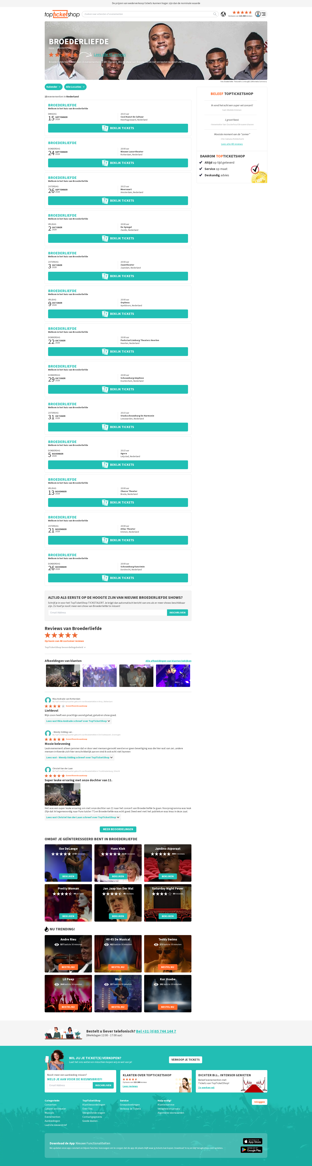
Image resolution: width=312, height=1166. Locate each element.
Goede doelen (90, 1121)
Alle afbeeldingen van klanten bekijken (168, 661)
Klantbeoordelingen (93, 1104)
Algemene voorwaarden (171, 1113)
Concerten (50, 1104)
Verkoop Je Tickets (130, 1109)
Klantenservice (166, 1104)
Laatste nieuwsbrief (56, 1125)
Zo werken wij (206, 1087)
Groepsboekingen (130, 1104)
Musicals (49, 1113)
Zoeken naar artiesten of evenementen (103, 14)
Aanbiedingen (52, 1121)
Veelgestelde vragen (93, 1113)
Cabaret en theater (55, 1109)
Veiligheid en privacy (169, 1109)
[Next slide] (183, 676)
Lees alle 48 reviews (110, 54)
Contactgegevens (92, 1117)
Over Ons (87, 1109)
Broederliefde (64, 48)
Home (51, 48)
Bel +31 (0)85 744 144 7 (156, 1031)
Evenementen (52, 1117)
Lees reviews (130, 1086)
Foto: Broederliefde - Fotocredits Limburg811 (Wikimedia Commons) (244, 81)
